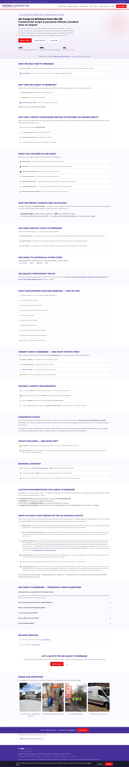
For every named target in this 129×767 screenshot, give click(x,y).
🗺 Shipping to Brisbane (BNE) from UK (32, 738)
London (69, 277)
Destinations (84, 6)
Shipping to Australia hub (61, 56)
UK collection (57, 759)
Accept (109, 764)
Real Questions (42, 759)
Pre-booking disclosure (94, 759)
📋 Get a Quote (24, 40)
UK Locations (62, 6)
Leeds (98, 277)
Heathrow (75, 277)
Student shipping (104, 6)
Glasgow (103, 277)
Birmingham (83, 277)
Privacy (72, 759)
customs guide (35, 644)
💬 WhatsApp (53, 40)
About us (20, 759)
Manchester (91, 277)
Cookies (76, 759)
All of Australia (23, 263)
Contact (33, 759)
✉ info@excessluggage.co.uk (61, 756)
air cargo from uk (45, 639)
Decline (100, 764)
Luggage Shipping (72, 6)
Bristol (20, 279)
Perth (46, 263)
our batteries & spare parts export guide (43, 550)
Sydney (32, 263)
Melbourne (39, 263)
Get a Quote (121, 6)
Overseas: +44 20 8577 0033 (43, 756)
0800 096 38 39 (121, 1)
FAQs (112, 6)
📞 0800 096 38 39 (39, 40)
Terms (80, 759)
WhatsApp (73, 756)
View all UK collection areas (32, 279)
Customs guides (65, 759)
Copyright (85, 759)
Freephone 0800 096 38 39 (26, 756)
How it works (93, 6)
